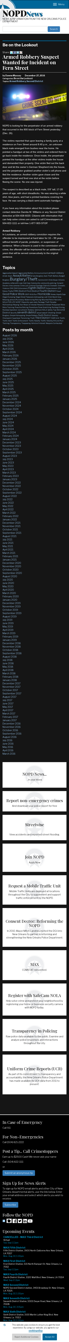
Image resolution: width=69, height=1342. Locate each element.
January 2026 (10, 358)
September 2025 (12, 372)
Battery (56, 276)
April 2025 (8, 388)
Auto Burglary (37, 276)
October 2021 (10, 529)
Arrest (5, 276)
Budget (62, 276)
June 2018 (8, 663)
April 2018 (8, 670)
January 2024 (10, 439)
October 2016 (10, 730)
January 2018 (10, 680)
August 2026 (10, 335)
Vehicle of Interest (38, 323)
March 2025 (9, 392)
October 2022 (10, 489)
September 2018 (12, 653)
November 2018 (12, 646)
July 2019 (7, 619)
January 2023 (10, 479)
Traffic (62, 318)
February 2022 (10, 516)
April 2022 (8, 509)
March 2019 (9, 633)
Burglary (6, 280)
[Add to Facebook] (14, 52)
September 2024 (12, 412)
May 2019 (8, 626)
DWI (11, 288)
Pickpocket (56, 305)
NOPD (23, 13)
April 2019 (8, 629)
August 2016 (10, 736)
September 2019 (12, 613)
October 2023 (10, 449)
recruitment (22, 310)
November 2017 (11, 686)
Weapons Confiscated (54, 323)
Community (35, 283)
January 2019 (10, 639)
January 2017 (10, 720)
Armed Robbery (17, 81)
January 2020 (10, 599)
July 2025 (8, 378)
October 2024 (10, 409)
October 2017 (10, 690)
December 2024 (12, 402)
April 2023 (8, 469)
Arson (10, 276)
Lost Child (48, 297)
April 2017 (8, 710)
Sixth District (44, 315)
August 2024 (10, 415)
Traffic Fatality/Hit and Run (52, 321)
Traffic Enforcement (20, 321)
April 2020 (8, 589)
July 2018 (8, 660)
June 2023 (8, 462)
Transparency (15, 323)
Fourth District (48, 290)
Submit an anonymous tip (19, 1173)
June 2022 (8, 502)
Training (6, 323)
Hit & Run (33, 294)
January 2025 (10, 399)
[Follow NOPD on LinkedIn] (25, 1222)
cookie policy (36, 1330)
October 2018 (10, 649)
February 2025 (11, 395)
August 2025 (10, 375)
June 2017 (8, 703)
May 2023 (8, 465)
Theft (32, 318)
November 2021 (11, 526)
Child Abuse (53, 280)
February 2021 (10, 556)
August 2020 (10, 576)
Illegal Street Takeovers (25, 297)
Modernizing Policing (33, 300)
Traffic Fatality (34, 321)
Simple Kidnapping (17, 315)
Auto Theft (48, 276)
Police (63, 305)
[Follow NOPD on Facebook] (14, 1222)
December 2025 (12, 362)
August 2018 (10, 656)
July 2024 (8, 419)
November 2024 (12, 405)
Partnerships (8, 305)
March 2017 (9, 713)
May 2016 (8, 747)
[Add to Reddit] (21, 52)
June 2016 (8, 743)
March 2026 (9, 352)
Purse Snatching (44, 307)
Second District (34, 81)
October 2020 (11, 569)
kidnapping (39, 297)
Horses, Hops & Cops (58, 294)
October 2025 (10, 368)
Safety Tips (52, 310)
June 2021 (8, 542)
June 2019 (8, 623)
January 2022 (10, 519)
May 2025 (8, 385)
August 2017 (9, 696)
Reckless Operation (10, 310)
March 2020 (9, 593)
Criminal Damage (36, 286)
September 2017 (12, 693)
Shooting (51, 313)
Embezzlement (51, 288)
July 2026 (8, 338)
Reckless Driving (58, 307)
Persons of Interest (44, 305)
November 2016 (12, 726)
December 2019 (12, 603)
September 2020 (12, 573)
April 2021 (8, 549)
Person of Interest (30, 305)
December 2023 (12, 442)
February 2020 (11, 596)
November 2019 (12, 606)
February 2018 (10, 676)
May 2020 (8, 586)
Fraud (58, 291)
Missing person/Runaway (13, 299)
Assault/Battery (22, 275)
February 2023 (11, 475)
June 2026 (8, 342)
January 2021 (10, 559)
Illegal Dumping (9, 297)
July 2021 (7, 539)
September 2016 (12, 733)
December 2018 (12, 643)
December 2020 (12, 562)
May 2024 (8, 425)
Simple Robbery (32, 315)
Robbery (31, 310)
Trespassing (26, 323)
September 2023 (12, 452)
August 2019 (10, 616)
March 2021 (9, 552)
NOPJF (18, 302)
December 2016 (12, 723)
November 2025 (12, 365)
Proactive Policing (21, 307)
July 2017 (7, 700)
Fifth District (20, 291)
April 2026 (8, 348)
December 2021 (11, 522)
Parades (53, 302)
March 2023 (9, 472)
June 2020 (8, 583)
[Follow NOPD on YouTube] (30, 1222)
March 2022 (9, 512)
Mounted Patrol (48, 300)
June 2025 (8, 382)
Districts (46, 286)
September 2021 (12, 532)
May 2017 (8, 706)
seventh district (26, 312)
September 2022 (12, 492)
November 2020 (12, 566)
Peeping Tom (18, 305)
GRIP (27, 294)
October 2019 (10, 609)
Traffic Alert (7, 321)
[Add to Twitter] (11, 52)
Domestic (53, 286)
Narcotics (58, 300)
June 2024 (8, 422)
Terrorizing (25, 318)
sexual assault (42, 313)
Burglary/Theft (24, 279)
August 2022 (10, 496)
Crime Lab (24, 286)
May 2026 (8, 345)
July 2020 (8, 579)
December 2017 (11, 683)
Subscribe (10, 1204)
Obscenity (25, 302)
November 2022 (12, 486)
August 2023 (10, 455)
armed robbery (56, 273)
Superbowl (16, 318)
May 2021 (8, 546)
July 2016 (7, 740)
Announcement (41, 273)
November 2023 (12, 445)
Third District (42, 317)
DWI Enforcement (21, 288)
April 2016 (8, 750)
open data (34, 302)
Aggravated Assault (10, 273)
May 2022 (8, 506)
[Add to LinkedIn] (17, 52)
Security (13, 313)
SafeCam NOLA (41, 310)
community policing (48, 283)
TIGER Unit (54, 318)
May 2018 (8, 666)
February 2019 (10, 636)
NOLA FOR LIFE (9, 302)
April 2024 (8, 429)
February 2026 (11, 355)
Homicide (44, 294)
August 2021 (9, 536)
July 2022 (8, 499)
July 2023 (8, 459)
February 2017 (10, 716)
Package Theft (44, 302)
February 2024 (11, 435)
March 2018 (9, 673)
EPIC (60, 288)
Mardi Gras (56, 297)
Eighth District (36, 288)
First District (33, 291)
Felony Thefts (8, 291)
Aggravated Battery (26, 273)
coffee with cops (16, 283)
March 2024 (9, 432)
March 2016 (9, 753)
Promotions (33, 307)
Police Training (8, 307)
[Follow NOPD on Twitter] (19, 1222)
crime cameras (14, 286)
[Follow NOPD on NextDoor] (7, 1221)
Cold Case (26, 283)
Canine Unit (43, 280)
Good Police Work (13, 294)
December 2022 (12, 482)
